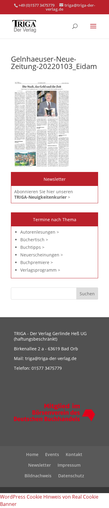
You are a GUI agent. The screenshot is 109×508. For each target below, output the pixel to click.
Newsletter (39, 465)
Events (52, 454)
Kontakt (74, 454)
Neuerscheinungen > (41, 255)
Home (32, 454)
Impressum (69, 465)
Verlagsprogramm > (40, 270)
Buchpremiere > (36, 262)
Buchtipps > (32, 247)
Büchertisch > (34, 239)
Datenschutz (71, 476)
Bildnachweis (38, 476)
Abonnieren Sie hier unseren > (43, 194)
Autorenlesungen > (39, 232)
